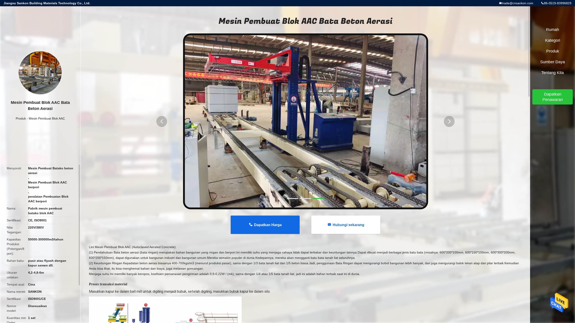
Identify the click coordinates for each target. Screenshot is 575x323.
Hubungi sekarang (348, 225)
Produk (21, 118)
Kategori (552, 40)
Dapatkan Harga (268, 225)
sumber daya (552, 62)
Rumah (552, 29)
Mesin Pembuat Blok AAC (47, 118)
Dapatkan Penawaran (552, 97)
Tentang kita (552, 72)
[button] (161, 121)
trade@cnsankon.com (517, 3)
